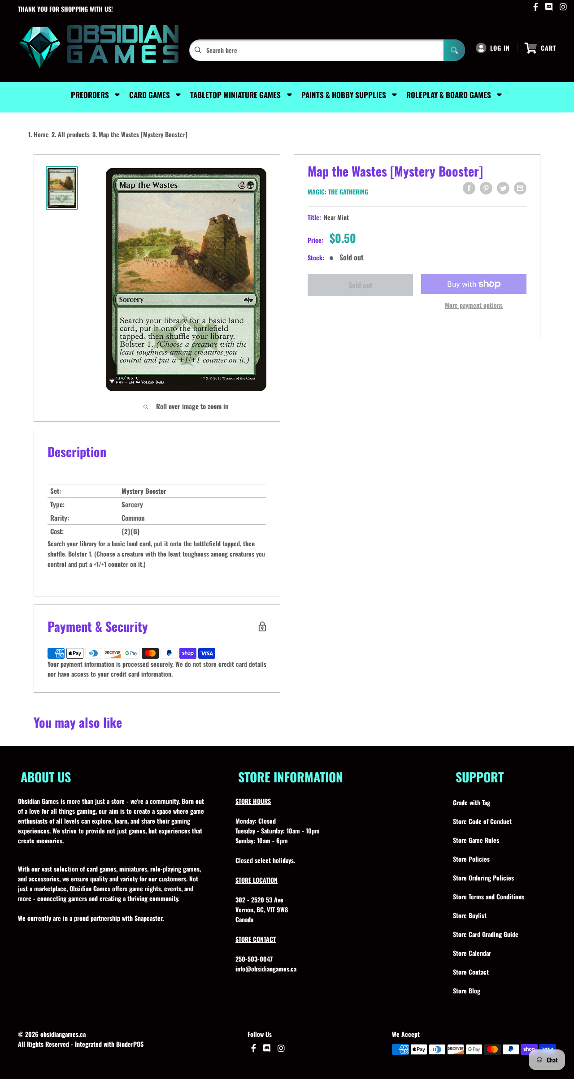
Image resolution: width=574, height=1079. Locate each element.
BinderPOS (130, 1044)
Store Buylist (470, 915)
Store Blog (466, 990)
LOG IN (500, 47)
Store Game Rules (476, 840)
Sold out (360, 285)
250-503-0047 (254, 958)
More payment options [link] (474, 305)
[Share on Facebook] (469, 188)
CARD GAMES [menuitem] (149, 94)
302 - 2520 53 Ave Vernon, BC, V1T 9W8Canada (261, 909)
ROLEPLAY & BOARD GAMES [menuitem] (448, 94)
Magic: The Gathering (338, 191)
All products (74, 134)
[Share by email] (520, 188)
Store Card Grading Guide (485, 934)
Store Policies (471, 858)
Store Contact (471, 971)
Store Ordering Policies (483, 877)
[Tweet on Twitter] (503, 188)
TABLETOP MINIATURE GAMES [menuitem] (235, 94)
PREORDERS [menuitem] (90, 94)
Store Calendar (472, 953)
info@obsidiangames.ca (265, 968)
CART (548, 47)
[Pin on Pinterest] (486, 188)
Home (41, 134)
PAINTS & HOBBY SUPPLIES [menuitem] (343, 94)
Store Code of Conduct (482, 821)
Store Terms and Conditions (488, 896)
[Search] (454, 50)
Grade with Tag (471, 802)
